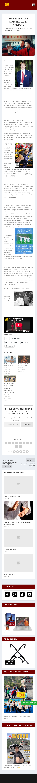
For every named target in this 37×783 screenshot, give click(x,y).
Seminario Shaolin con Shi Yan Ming (23, 364)
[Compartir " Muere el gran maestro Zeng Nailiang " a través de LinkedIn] (24, 443)
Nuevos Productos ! (10, 574)
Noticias (7, 30)
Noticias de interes (15, 30)
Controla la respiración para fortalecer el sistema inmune (18, 523)
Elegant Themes (17, 776)
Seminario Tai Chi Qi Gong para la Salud (9, 365)
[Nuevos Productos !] (18, 563)
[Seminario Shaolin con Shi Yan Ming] (24, 359)
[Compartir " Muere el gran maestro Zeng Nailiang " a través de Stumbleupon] (31, 443)
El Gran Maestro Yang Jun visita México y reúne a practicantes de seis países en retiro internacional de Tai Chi (10, 388)
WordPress (18, 778)
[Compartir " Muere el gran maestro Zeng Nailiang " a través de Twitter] (9, 443)
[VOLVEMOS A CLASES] (18, 538)
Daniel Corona (17, 28)
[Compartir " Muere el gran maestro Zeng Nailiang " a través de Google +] (13, 443)
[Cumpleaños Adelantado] (18, 485)
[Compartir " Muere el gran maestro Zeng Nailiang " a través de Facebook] (6, 443)
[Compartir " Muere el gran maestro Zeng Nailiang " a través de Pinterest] (20, 443)
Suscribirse (27, 425)
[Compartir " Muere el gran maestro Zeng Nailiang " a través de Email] (16, 446)
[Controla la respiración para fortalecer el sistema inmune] (18, 510)
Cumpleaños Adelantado (12, 496)
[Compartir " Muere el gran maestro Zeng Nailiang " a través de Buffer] (27, 443)
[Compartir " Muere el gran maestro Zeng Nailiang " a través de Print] (20, 446)
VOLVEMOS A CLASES (10, 549)
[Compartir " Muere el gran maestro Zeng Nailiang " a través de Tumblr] (16, 443)
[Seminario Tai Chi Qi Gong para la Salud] (10, 359)
